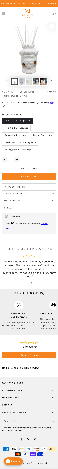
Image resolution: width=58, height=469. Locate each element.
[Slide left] (6, 81)
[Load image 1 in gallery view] (14, 81)
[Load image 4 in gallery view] (36, 81)
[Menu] (4, 13)
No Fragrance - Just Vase (18, 149)
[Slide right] (52, 81)
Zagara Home (24, 463)
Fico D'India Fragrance (16, 128)
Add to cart (29, 168)
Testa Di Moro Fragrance (18, 120)
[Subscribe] (54, 421)
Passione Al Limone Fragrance (20, 142)
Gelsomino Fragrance (16, 135)
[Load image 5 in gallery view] (43, 81)
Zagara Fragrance (42, 135)
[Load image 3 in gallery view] (29, 81)
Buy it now (29, 176)
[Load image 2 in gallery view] (22, 81)
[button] (44, 13)
